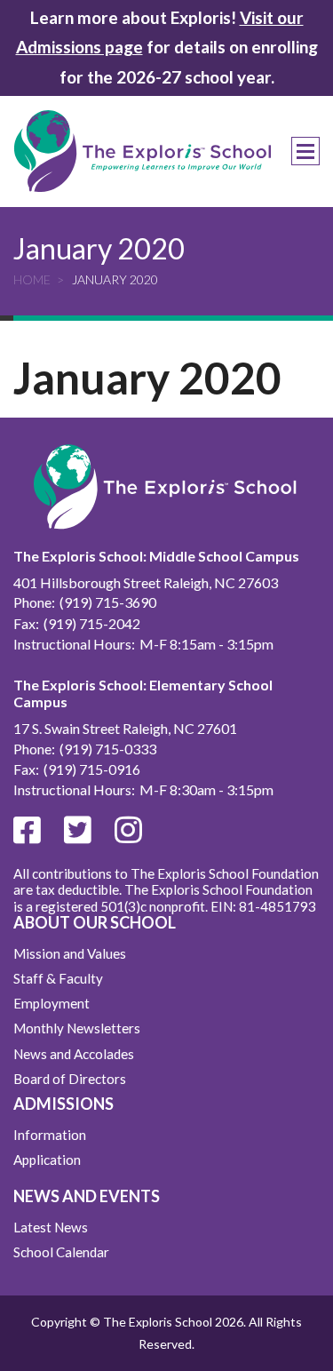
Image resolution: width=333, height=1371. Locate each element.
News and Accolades (73, 1054)
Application (47, 1160)
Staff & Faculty (58, 978)
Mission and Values (69, 953)
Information (49, 1135)
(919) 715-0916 (92, 769)
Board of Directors (69, 1079)
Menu (305, 151)
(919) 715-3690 (107, 602)
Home (32, 279)
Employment (51, 1003)
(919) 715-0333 (107, 748)
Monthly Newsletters (76, 1028)
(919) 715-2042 (92, 623)
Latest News (50, 1227)
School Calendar (61, 1252)
